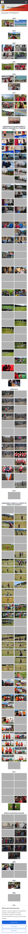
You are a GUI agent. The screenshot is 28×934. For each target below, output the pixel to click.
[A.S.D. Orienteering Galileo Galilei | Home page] (3, 2)
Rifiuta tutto (14, 930)
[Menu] (26, 2)
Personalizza (14, 926)
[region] (14, 920)
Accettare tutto (14, 922)
